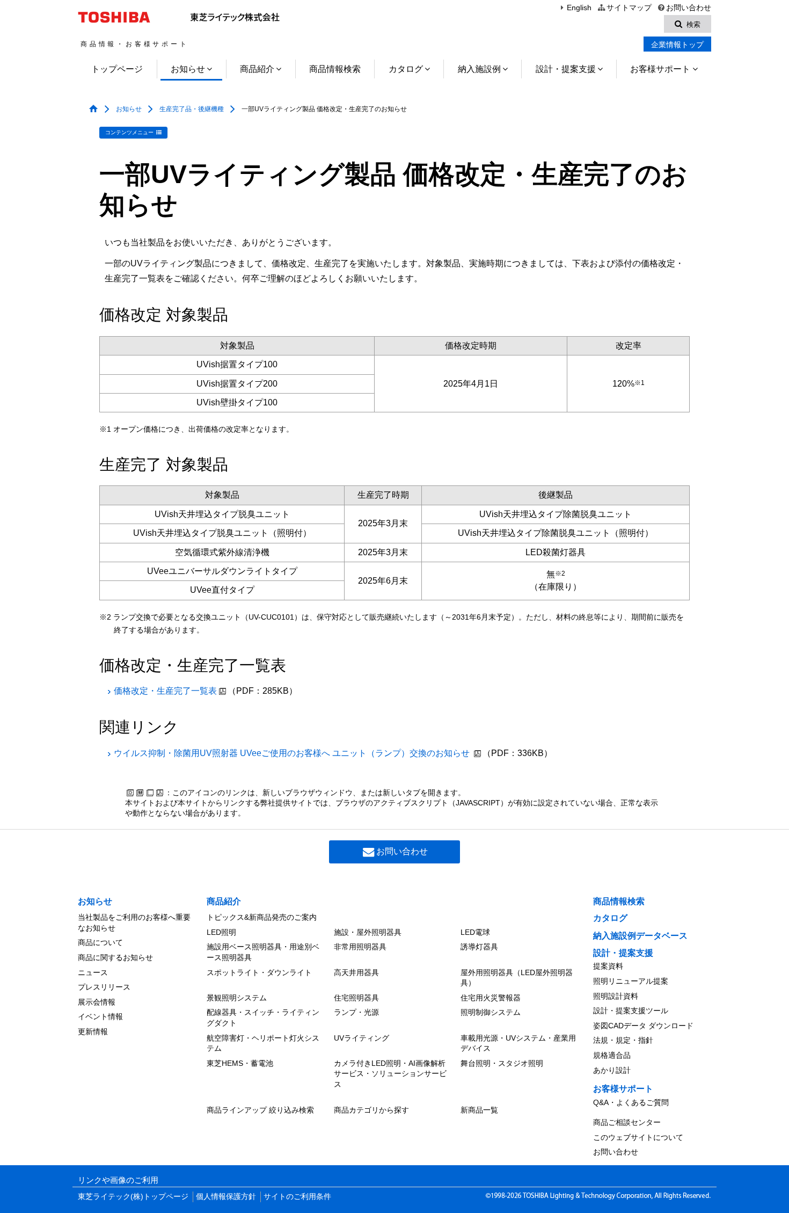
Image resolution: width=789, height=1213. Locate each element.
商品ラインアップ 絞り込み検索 (260, 1110)
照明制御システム (491, 1012)
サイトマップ (629, 8)
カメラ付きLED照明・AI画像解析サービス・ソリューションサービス (390, 1073)
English (579, 8)
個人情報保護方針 (226, 1197)
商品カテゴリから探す (371, 1110)
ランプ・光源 (356, 1012)
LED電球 (475, 932)
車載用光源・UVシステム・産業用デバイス (518, 1043)
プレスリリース (104, 987)
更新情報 (93, 1031)
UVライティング (361, 1038)
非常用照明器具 (360, 946)
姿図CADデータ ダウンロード (643, 1025)
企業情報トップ (677, 44)
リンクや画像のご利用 (118, 1180)
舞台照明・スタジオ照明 (502, 1063)
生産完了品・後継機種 (191, 109)
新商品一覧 (479, 1110)
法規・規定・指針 (623, 1040)
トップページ (117, 69)
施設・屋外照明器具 (367, 932)
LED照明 (221, 932)
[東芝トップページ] (115, 17)
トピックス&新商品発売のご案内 (262, 917)
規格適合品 (612, 1055)
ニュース (93, 972)
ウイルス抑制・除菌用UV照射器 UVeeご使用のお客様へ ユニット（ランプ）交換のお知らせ (293, 753)
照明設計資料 (615, 996)
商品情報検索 (335, 69)
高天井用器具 (356, 972)
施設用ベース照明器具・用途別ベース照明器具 (263, 952)
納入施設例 (479, 69)
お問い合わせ (688, 8)
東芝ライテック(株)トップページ (133, 1197)
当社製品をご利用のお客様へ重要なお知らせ (134, 922)
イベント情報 (100, 1016)
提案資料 (608, 966)
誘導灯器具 (479, 946)
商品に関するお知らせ (115, 957)
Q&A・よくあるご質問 (631, 1102)
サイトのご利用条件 (297, 1197)
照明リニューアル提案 (630, 981)
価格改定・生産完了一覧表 (165, 690)
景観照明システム (237, 997)
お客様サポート (660, 69)
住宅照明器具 (356, 997)
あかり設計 (612, 1070)
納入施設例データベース (640, 935)
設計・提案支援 (566, 69)
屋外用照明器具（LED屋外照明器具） (517, 977)
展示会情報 (96, 1002)
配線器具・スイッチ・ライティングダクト (263, 1017)
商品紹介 (257, 69)
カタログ (406, 69)
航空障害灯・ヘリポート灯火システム (263, 1043)
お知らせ (188, 69)
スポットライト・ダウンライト (259, 972)
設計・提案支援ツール (630, 1010)
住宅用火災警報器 (491, 997)
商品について (100, 942)
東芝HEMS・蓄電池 (240, 1063)
